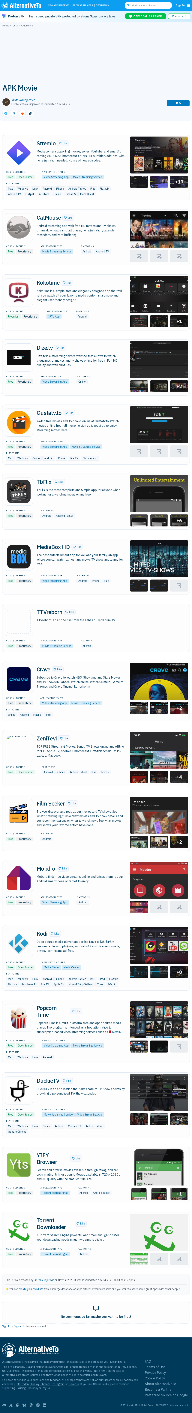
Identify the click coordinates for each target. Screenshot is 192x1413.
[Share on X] (14, 113)
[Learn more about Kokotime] (19, 292)
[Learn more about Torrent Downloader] (19, 1230)
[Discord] (4, 1405)
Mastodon (22, 1384)
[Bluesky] (24, 1405)
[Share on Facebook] (5, 113)
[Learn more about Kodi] (19, 943)
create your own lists (31, 1289)
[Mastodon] (18, 1405)
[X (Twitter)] (11, 1405)
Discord (107, 1380)
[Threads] (31, 1405)
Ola (28, 1367)
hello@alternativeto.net (79, 1380)
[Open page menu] (188, 5)
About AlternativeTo (160, 1384)
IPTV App (54, 316)
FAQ (148, 1361)
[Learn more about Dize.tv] (19, 357)
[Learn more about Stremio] (19, 153)
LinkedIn (73, 1384)
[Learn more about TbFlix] (19, 492)
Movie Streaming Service (87, 177)
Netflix (116, 1032)
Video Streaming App (56, 177)
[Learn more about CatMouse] (19, 227)
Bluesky (34, 1384)
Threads (45, 1384)
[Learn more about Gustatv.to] (19, 422)
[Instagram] (38, 1405)
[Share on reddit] (22, 113)
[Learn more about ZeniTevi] (19, 748)
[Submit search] (128, 5)
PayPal (46, 1388)
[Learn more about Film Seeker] (19, 813)
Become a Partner (159, 1389)
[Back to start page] (22, 5)
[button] (63, 143)
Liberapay (32, 1388)
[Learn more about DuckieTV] (19, 1090)
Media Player (51, 967)
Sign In (180, 5)
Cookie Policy (155, 1378)
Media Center (71, 967)
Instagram (58, 1384)
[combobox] (148, 5)
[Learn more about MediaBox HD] (19, 557)
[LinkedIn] (44, 1405)
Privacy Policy (155, 1372)
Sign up (18, 1326)
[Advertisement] (96, 55)
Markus (39, 1367)
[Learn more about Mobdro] (19, 878)
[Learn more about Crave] (19, 679)
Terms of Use (155, 1367)
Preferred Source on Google (166, 1395)
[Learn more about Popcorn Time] (19, 1018)
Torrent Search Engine (55, 1193)
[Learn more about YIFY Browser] (19, 1165)
